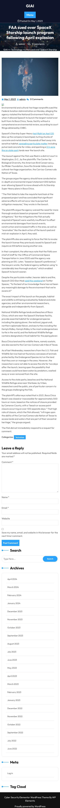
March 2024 (13, 587)
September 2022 (15, 732)
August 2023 (13, 643)
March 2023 (13, 684)
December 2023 (14, 611)
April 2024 (12, 579)
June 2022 (12, 748)
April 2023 (12, 676)
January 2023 (13, 700)
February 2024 (14, 595)
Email (5, 507)
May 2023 (12, 668)
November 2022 (14, 716)
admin (22, 99)
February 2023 (14, 692)
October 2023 (13, 627)
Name (5, 497)
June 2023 (12, 660)
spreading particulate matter (33, 143)
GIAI (30, 5)
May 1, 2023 (10, 99)
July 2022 (11, 740)
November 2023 (14, 619)
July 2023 (11, 651)
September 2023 (15, 635)
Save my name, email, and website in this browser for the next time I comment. (30, 534)
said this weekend (34, 280)
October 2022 (13, 724)
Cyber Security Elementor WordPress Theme (26, 797)
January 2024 (13, 603)
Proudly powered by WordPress (30, 806)
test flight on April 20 (43, 133)
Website (6, 518)
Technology (16, 49)
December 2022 (14, 708)
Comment (7, 462)
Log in (10, 773)
